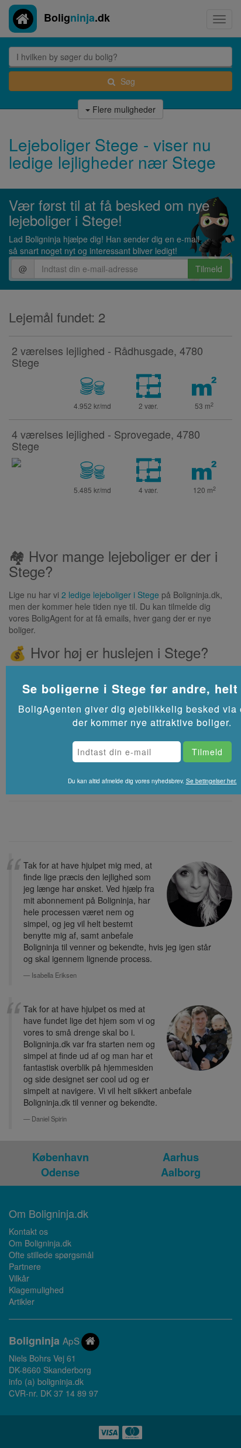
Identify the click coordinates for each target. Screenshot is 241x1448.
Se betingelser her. (211, 781)
